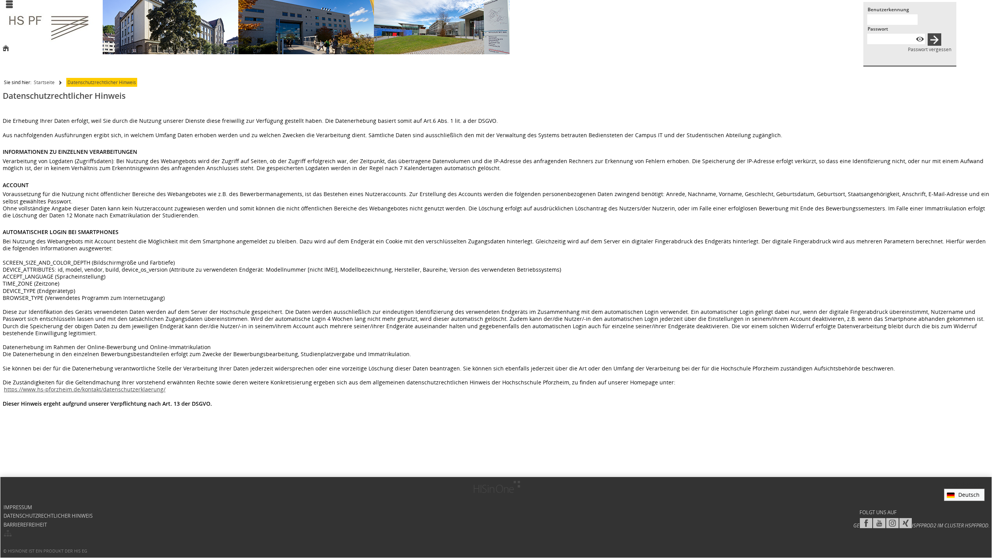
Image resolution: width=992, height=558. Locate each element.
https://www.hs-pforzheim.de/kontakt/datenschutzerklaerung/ (84, 389)
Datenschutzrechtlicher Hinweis (101, 82)
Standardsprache (963, 484)
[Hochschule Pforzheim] (49, 28)
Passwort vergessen (929, 49)
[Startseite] (6, 49)
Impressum (17, 507)
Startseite (44, 82)
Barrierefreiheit (25, 525)
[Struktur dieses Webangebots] (8, 533)
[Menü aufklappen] (9, 5)
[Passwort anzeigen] (920, 39)
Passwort (878, 29)
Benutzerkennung (888, 9)
